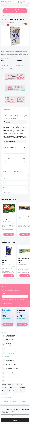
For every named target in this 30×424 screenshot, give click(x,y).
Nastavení (15, 416)
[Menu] (28, 1)
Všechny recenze (8, 324)
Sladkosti (4, 387)
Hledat (27, 5)
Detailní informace (5, 58)
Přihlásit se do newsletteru (8, 303)
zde (7, 412)
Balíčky (4, 384)
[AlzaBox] (5, 401)
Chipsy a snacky (13, 387)
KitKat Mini (19, 384)
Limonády (22, 390)
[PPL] (24, 401)
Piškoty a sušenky (6, 390)
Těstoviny (15, 390)
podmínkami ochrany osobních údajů (21, 299)
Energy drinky (11, 384)
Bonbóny (4, 394)
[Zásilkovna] (15, 401)
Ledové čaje (22, 387)
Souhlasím (15, 420)
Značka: (26, 24)
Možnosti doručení (20, 65)
